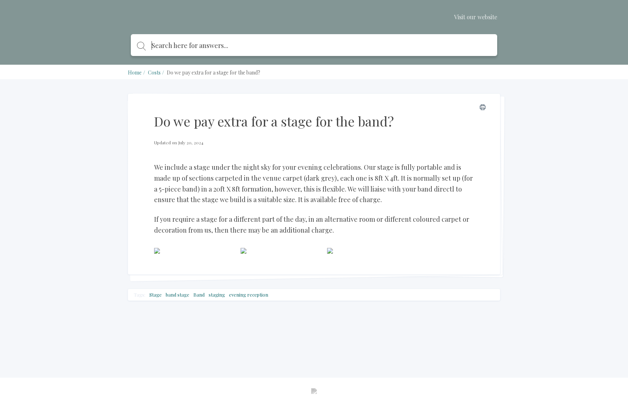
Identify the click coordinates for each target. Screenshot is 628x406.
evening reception (248, 295)
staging (217, 295)
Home (135, 72)
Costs (154, 72)
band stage (177, 295)
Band (199, 295)
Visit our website (475, 17)
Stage (155, 295)
